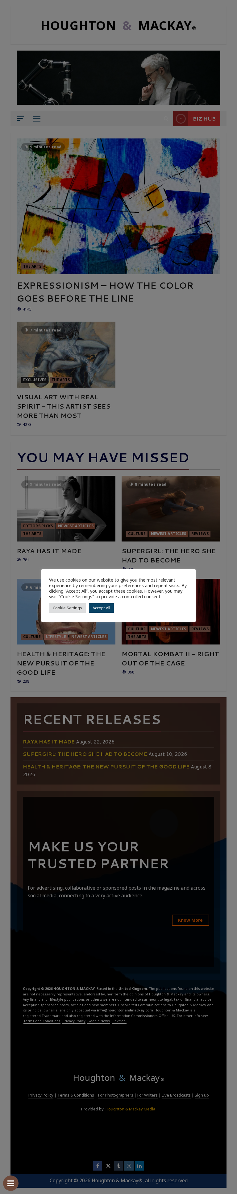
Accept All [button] (101, 608)
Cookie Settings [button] (67, 608)
